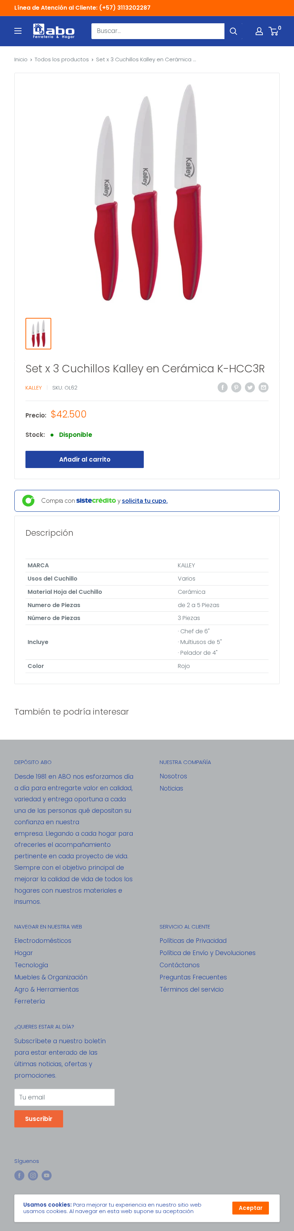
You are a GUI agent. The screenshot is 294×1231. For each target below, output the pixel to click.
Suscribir (38, 1119)
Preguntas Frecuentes (193, 977)
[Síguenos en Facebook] (19, 1175)
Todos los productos (62, 59)
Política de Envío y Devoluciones (208, 953)
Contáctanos (180, 965)
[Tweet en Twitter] (250, 387)
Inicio (21, 59)
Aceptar (250, 1208)
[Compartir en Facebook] (223, 387)
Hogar (23, 953)
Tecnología (31, 965)
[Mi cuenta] (259, 31)
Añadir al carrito (84, 459)
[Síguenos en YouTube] (47, 1175)
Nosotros (173, 776)
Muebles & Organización (50, 977)
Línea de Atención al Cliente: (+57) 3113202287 (82, 8)
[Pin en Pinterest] (236, 387)
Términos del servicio (192, 989)
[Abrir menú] (18, 31)
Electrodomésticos (42, 940)
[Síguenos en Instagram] (33, 1175)
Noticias (171, 788)
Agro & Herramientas (46, 989)
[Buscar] (233, 31)
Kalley (33, 387)
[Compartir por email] (264, 387)
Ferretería (29, 1001)
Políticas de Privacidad (193, 940)
